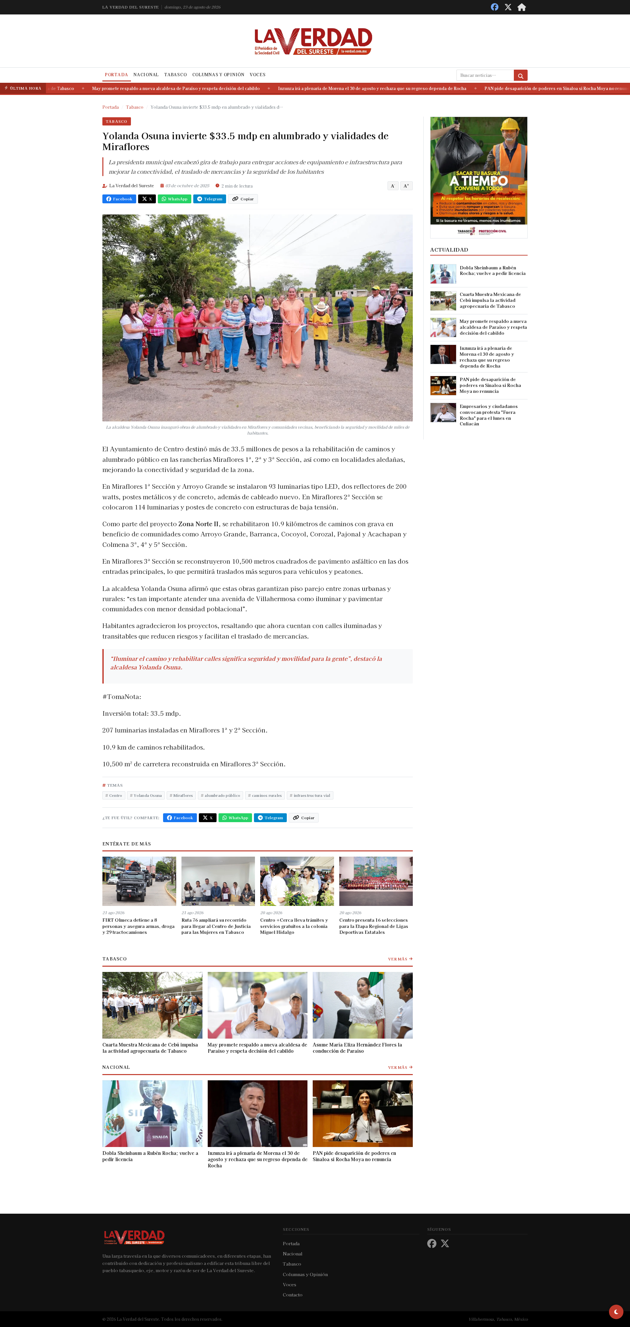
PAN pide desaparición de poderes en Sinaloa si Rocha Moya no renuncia (527, 88)
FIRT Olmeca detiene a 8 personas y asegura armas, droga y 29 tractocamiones (138, 925)
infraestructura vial (312, 795)
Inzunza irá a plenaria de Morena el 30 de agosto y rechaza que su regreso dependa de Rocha (340, 88)
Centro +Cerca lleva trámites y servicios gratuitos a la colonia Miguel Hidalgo (294, 925)
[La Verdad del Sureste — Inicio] (315, 40)
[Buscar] (521, 75)
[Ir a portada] (522, 7)
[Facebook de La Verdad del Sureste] (494, 7)
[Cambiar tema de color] (616, 1312)
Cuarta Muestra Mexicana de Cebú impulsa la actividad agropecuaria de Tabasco (150, 1048)
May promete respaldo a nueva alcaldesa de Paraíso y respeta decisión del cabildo (144, 88)
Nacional (146, 75)
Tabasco (175, 75)
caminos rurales (267, 795)
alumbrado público (222, 795)
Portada (116, 75)
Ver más (398, 958)
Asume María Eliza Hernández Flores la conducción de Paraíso (357, 1048)
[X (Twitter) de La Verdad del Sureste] (508, 7)
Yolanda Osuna (148, 795)
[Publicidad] (479, 177)
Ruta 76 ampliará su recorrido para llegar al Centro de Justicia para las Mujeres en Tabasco (216, 925)
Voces (258, 75)
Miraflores (183, 795)
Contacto (293, 1294)
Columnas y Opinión (218, 75)
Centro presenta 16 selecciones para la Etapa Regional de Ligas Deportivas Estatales (373, 925)
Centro (115, 795)
